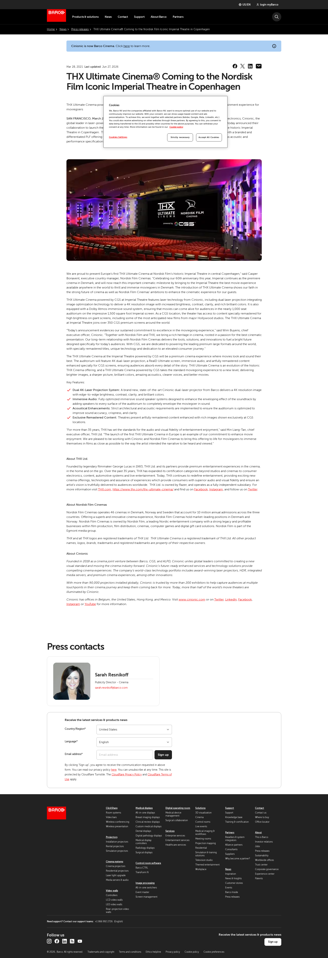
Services (169, 831)
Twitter (252, 489)
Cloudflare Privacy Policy (127, 774)
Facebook (201, 489)
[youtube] (80, 941)
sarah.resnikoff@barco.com (111, 687)
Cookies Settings (118, 137)
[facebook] (235, 66)
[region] (165, 122)
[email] (259, 66)
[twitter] (242, 66)
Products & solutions (85, 16)
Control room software (148, 863)
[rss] (72, 941)
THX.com (104, 489)
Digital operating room (177, 808)
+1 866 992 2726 (109, 921)
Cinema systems (114, 861)
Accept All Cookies (209, 137)
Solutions (200, 808)
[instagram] (49, 941)
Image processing (145, 883)
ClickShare (112, 808)
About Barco (159, 16)
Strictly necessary (180, 137)
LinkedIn (231, 599)
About (258, 832)
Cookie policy (176, 127)
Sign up (163, 754)
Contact (123, 16)
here (127, 46)
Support (139, 16)
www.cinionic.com (192, 599)
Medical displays (144, 808)
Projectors (111, 837)
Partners (178, 16)
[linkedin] (250, 66)
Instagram (216, 489)
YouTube (90, 604)
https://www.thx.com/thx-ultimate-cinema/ (143, 489)
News (108, 16)
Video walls (112, 890)
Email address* (74, 754)
